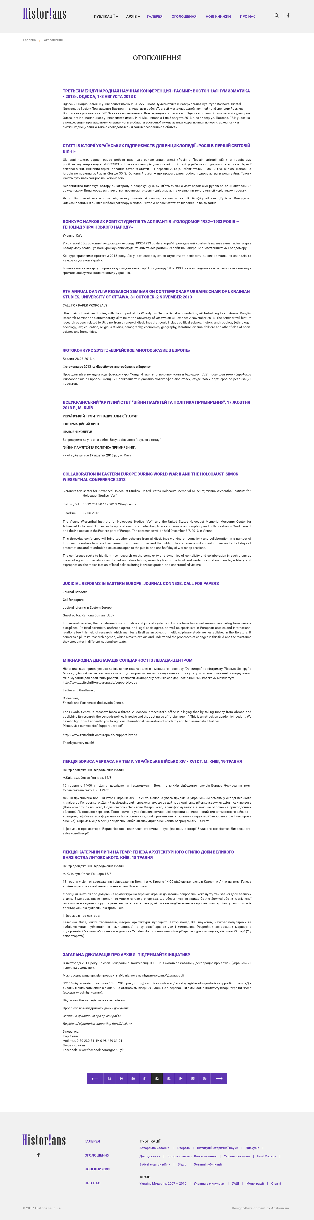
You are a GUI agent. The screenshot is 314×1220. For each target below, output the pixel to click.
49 (121, 1078)
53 (169, 1078)
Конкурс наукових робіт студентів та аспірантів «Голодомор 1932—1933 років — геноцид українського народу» (151, 224)
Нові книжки (218, 16)
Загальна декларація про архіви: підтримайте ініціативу (126, 954)
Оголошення (184, 16)
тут (123, 1000)
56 (205, 1078)
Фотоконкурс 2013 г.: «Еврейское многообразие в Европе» (126, 350)
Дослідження (150, 1156)
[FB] (288, 15)
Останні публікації (208, 1164)
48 (109, 1078)
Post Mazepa (266, 1156)
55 (193, 1078)
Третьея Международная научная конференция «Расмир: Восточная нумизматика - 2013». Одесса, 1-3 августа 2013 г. (156, 94)
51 (145, 1078)
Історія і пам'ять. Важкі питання (192, 1156)
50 (133, 1078)
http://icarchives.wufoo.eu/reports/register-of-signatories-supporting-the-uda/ (192, 983)
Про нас (248, 16)
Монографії (255, 1183)
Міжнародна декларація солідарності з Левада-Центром (128, 660)
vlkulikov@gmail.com (201, 198)
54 (181, 1078)
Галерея (155, 16)
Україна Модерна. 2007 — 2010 (163, 1183)
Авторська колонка (154, 1148)
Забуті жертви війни (155, 1164)
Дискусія (252, 1148)
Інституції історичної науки (217, 1148)
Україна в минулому (209, 1183)
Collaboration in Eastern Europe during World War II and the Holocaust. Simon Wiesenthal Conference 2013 (151, 477)
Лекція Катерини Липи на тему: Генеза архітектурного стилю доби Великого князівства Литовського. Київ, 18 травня (148, 855)
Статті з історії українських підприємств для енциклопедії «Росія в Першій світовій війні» (156, 148)
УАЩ (235, 1183)
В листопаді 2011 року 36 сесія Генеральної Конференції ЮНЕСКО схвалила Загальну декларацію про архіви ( (148, 963)
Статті (276, 1183)
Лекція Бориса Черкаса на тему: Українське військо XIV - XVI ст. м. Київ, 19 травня (152, 761)
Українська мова (237, 1156)
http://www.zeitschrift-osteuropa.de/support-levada (100, 682)
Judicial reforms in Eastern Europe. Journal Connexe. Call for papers (141, 583)
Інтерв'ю (183, 1148)
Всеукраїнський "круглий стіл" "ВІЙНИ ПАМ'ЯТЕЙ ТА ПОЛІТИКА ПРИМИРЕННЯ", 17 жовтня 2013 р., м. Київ (156, 405)
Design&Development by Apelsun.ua (260, 1208)
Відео (182, 1164)
